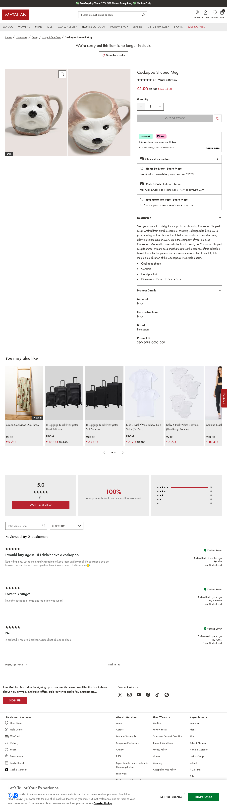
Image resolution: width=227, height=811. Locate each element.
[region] (113, 795)
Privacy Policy (160, 749)
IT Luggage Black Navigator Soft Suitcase (102, 427)
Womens (194, 722)
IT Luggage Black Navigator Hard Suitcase (62, 427)
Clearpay (157, 762)
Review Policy (160, 729)
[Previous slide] (104, 453)
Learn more (213, 148)
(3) (154, 80)
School (193, 762)
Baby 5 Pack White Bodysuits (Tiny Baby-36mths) (182, 427)
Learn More (174, 168)
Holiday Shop (197, 756)
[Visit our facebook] (148, 694)
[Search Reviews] (44, 526)
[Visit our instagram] (129, 694)
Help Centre (16, 729)
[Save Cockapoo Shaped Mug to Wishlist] (103, 55)
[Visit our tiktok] (157, 694)
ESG (118, 756)
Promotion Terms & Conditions (168, 736)
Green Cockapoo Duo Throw (22, 425)
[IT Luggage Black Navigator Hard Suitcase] (64, 393)
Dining (35, 37)
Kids (192, 736)
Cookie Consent (18, 769)
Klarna (156, 756)
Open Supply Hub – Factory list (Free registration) (132, 764)
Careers (120, 729)
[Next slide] (123, 453)
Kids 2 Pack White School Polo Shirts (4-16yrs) (143, 427)
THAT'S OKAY (203, 797)
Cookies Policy (103, 803)
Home (8, 37)
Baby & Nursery (198, 742)
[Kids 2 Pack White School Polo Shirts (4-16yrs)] (144, 393)
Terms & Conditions (163, 742)
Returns (13, 749)
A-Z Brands (195, 769)
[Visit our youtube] (138, 694)
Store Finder (16, 722)
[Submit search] (143, 14)
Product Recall (17, 762)
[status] (150, 106)
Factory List (121, 773)
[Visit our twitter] (120, 694)
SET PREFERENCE (171, 797)
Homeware (21, 37)
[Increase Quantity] (160, 106)
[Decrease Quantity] (141, 106)
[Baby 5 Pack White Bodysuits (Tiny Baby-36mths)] (184, 393)
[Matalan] (16, 15)
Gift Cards (15, 736)
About (119, 722)
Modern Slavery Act (126, 736)
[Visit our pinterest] (166, 694)
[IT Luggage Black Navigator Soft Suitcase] (104, 393)
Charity (119, 749)
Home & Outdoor (199, 749)
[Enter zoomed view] (62, 74)
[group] (11, 440)
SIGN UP (15, 700)
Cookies (157, 722)
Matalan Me (16, 756)
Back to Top (114, 664)
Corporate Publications (127, 742)
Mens (193, 729)
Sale (192, 776)
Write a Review (167, 80)
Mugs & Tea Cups (51, 37)
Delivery (14, 742)
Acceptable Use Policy (164, 769)
